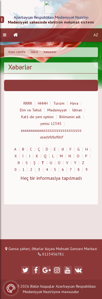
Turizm (58, 103)
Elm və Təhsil (31, 110)
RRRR (27, 103)
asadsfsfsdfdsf (51, 137)
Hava (74, 103)
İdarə (34, 52)
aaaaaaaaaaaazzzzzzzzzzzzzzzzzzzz (51, 130)
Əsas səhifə (16, 52)
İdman (77, 110)
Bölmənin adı (70, 117)
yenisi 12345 (50, 124)
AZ (96, 35)
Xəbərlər (50, 52)
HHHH (43, 103)
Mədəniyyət (57, 110)
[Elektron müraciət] (11, 288)
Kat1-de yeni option (37, 117)
